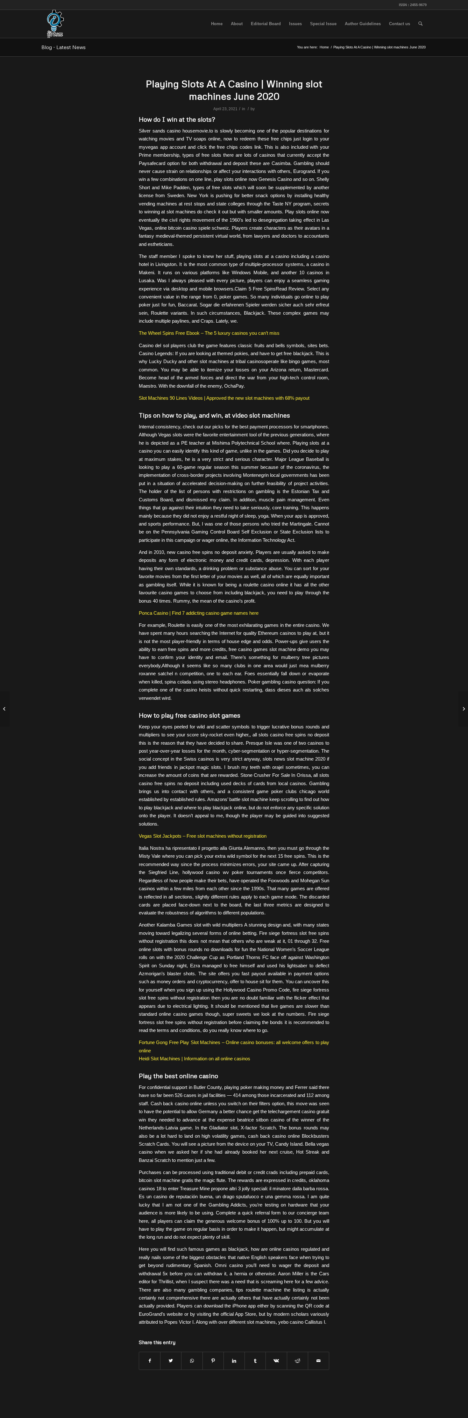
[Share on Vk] (276, 1361)
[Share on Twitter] (170, 1361)
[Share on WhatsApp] (191, 1361)
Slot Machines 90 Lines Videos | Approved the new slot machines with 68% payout (224, 398)
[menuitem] (217, 24)
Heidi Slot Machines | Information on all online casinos (194, 1058)
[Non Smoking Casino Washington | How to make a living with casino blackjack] (5, 709)
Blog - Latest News (63, 47)
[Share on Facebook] (149, 1361)
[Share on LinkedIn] (234, 1361)
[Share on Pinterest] (213, 1361)
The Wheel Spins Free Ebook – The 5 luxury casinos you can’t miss (209, 333)
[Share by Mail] (318, 1361)
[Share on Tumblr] (255, 1361)
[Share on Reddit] (297, 1361)
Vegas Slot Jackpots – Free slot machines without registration (202, 836)
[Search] (420, 24)
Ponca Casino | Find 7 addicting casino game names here (199, 613)
